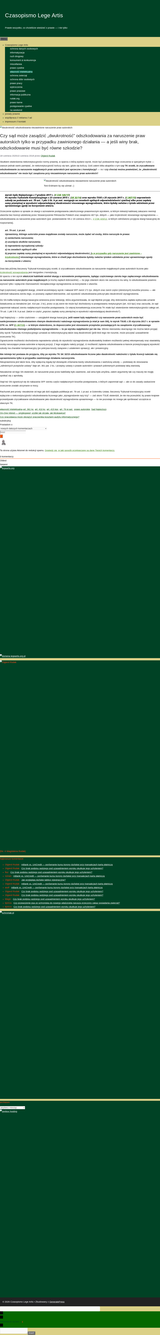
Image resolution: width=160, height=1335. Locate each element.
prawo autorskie (82, 409)
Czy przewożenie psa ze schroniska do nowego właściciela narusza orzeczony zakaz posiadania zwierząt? (67, 903)
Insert (31, 1333)
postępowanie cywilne (21, 106)
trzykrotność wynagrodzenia (14, 272)
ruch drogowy (17, 56)
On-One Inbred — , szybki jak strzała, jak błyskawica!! (33, 413)
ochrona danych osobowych (24, 48)
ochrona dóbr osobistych (22, 79)
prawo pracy (16, 83)
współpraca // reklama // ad (18, 117)
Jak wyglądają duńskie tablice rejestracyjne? (43, 880)
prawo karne (16, 102)
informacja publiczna (20, 94)
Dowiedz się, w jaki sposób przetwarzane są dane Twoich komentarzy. (80, 450)
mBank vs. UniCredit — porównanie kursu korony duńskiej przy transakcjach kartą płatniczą (67, 864)
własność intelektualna (21, 72)
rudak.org (15, 98)
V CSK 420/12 (100, 219)
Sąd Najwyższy (98, 409)
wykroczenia (16, 87)
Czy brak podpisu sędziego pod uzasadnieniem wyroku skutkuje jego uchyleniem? (62, 868)
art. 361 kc (28, 409)
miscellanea (16, 64)
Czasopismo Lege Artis (34, 15)
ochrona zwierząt (18, 75)
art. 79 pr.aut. (66, 409)
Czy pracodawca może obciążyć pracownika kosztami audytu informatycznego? (39, 417)
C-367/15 (130, 197)
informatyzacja (17, 52)
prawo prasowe (17, 91)
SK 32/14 (76, 197)
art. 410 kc (40, 409)
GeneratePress (56, 1302)
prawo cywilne (17, 68)
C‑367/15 (19, 325)
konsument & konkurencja (23, 60)
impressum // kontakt (15, 121)
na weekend (16, 110)
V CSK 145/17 (62, 194)
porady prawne (12, 114)
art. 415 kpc (52, 409)
